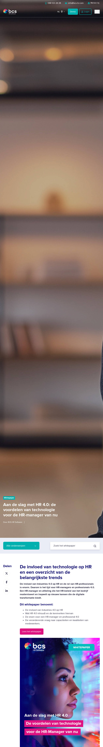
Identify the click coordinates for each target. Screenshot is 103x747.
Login (86, 11)
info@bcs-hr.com (75, 3)
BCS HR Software (15, 522)
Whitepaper (9, 498)
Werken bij (95, 3)
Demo (73, 11)
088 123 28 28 (54, 3)
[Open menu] (97, 12)
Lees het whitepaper (31, 631)
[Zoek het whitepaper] (95, 546)
